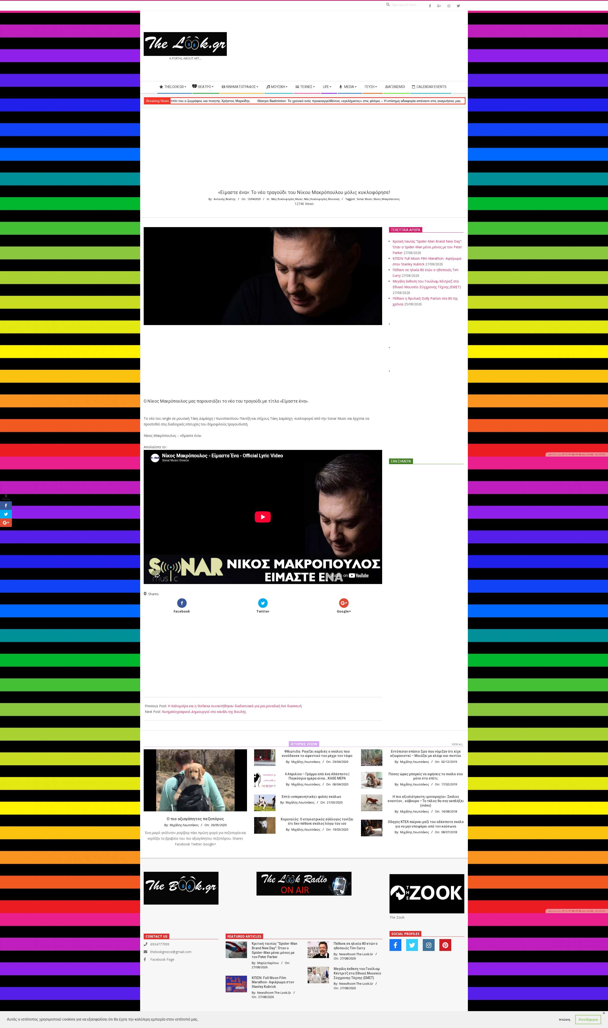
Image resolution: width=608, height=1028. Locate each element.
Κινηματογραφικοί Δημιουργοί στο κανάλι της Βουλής (204, 711)
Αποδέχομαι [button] (588, 1019)
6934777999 (159, 944)
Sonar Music (364, 199)
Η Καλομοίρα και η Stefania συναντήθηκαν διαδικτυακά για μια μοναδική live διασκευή (235, 706)
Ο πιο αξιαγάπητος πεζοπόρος (195, 818)
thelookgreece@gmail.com (170, 952)
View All (457, 744)
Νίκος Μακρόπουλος (387, 199)
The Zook (397, 917)
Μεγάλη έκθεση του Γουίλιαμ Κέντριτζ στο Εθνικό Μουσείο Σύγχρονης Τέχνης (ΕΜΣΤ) (357, 973)
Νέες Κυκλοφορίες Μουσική (321, 199)
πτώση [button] (564, 1019)
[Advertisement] (384, 46)
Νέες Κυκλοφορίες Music (287, 199)
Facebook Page (162, 959)
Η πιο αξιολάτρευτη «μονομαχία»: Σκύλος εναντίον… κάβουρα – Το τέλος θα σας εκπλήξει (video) (426, 801)
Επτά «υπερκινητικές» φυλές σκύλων (311, 797)
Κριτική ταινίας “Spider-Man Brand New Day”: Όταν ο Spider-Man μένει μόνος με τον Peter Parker (427, 247)
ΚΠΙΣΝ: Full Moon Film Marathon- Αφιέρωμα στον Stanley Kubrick (273, 982)
